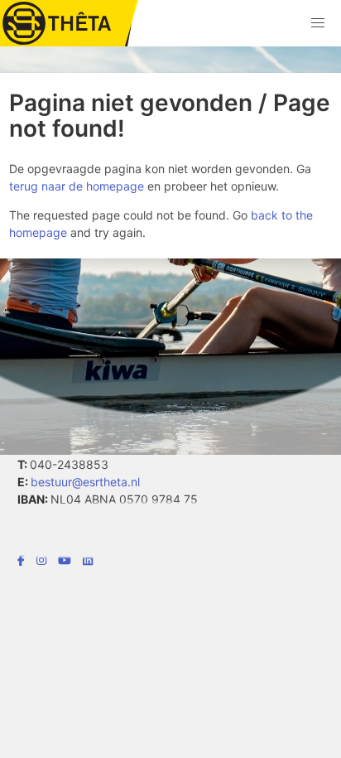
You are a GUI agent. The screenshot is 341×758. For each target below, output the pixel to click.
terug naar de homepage (76, 186)
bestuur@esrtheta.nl (85, 482)
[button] (318, 23)
